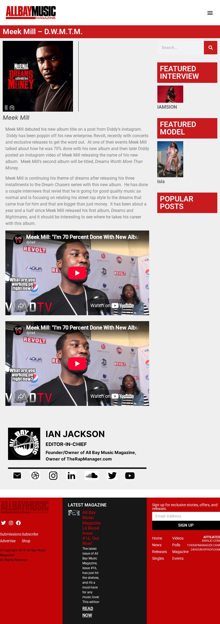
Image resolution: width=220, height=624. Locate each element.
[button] (210, 12)
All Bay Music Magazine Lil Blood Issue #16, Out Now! (91, 528)
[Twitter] (3, 522)
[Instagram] (11, 522)
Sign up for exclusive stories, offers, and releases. (185, 507)
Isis (161, 181)
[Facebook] (18, 522)
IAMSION (167, 107)
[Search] (210, 47)
